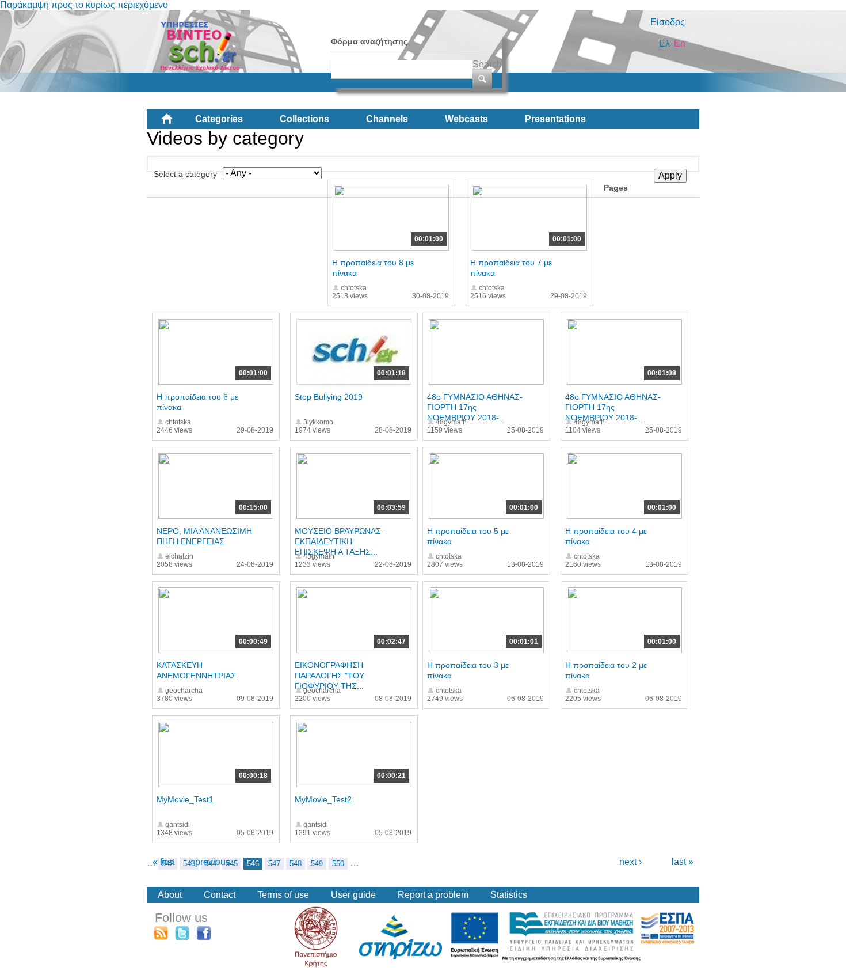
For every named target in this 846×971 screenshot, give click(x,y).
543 (189, 863)
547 (274, 863)
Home (176, 123)
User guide (353, 895)
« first (163, 862)
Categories (219, 119)
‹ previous (210, 862)
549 (317, 863)
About (170, 895)
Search (487, 64)
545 (232, 863)
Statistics (508, 895)
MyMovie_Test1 (185, 799)
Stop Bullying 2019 (329, 396)
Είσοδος (667, 22)
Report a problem (433, 895)
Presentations (555, 119)
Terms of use (283, 895)
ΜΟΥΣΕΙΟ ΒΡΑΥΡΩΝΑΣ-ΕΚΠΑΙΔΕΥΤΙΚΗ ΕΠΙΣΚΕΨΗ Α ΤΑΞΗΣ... (339, 541)
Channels (387, 119)
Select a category (185, 174)
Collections (304, 119)
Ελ (664, 43)
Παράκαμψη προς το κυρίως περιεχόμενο (84, 5)
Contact (219, 895)
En (679, 43)
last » (682, 862)
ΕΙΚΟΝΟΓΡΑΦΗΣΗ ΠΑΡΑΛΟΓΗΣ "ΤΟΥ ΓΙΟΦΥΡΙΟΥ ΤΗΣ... (329, 676)
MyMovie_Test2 (323, 799)
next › (630, 862)
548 (295, 863)
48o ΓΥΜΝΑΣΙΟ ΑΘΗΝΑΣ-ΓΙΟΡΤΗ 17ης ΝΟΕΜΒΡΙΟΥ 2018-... (475, 407)
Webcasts (466, 119)
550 (338, 863)
